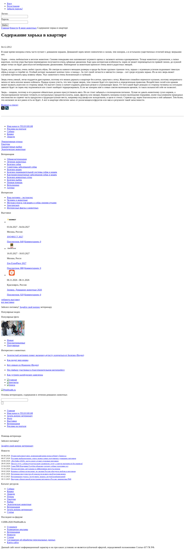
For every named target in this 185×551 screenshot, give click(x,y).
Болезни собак (14, 164)
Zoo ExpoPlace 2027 (16, 263)
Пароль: (5, 19)
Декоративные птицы (12, 141)
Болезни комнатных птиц (19, 177)
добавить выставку (10, 299)
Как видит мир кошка (17, 360)
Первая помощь (14, 182)
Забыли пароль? (15, 8)
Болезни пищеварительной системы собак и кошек (32, 172)
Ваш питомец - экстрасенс (20, 197)
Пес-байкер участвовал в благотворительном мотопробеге (36, 370)
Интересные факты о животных (22, 208)
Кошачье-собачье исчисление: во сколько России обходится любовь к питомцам (43, 471)
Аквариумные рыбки (11, 147)
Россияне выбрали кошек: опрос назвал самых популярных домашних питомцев (43, 458)
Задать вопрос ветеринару (20, 416)
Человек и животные (17, 200)
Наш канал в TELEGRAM (20, 126)
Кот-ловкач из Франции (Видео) (23, 365)
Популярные (13, 345)
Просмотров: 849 (15, 241)
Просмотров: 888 (15, 268)
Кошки (10, 134)
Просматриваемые (16, 343)
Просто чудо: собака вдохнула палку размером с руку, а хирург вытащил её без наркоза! (47, 463)
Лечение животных (16, 161)
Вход (9, 3)
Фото (9, 418)
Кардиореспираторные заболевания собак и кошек (32, 174)
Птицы (10, 496)
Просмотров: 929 (15, 294)
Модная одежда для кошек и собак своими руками (32, 202)
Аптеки (10, 187)
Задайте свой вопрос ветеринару (17, 446)
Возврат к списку (9, 105)
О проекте (12, 527)
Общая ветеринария (17, 159)
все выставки (7, 302)
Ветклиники (13, 185)
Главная (5, 28)
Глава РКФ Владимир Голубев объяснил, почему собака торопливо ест (39, 466)
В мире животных (28, 28)
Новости (14, 28)
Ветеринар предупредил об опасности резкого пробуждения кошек (38, 474)
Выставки (12, 421)
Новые (10, 340)
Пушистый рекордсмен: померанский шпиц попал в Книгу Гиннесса (38, 456)
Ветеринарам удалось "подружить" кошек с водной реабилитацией (38, 476)
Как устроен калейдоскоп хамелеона (25, 375)
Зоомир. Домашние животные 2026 (24, 290)
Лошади (11, 136)
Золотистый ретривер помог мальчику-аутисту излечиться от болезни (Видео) (45, 355)
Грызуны (5, 144)
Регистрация (13, 6)
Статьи (10, 512)
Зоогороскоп (13, 205)
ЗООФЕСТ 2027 (15, 236)
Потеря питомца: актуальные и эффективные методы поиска (35, 469)
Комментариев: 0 (32, 241)
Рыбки (10, 502)
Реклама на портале (16, 129)
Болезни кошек (14, 169)
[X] (3, 108)
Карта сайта (13, 542)
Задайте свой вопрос (30, 307)
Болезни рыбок (14, 180)
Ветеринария (13, 423)
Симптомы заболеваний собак (22, 167)
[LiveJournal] (7, 108)
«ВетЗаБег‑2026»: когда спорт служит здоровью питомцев (35, 461)
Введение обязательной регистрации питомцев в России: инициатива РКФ (41, 479)
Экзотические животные (13, 149)
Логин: (4, 13)
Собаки (10, 131)
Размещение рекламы (17, 529)
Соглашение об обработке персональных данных (31, 540)
